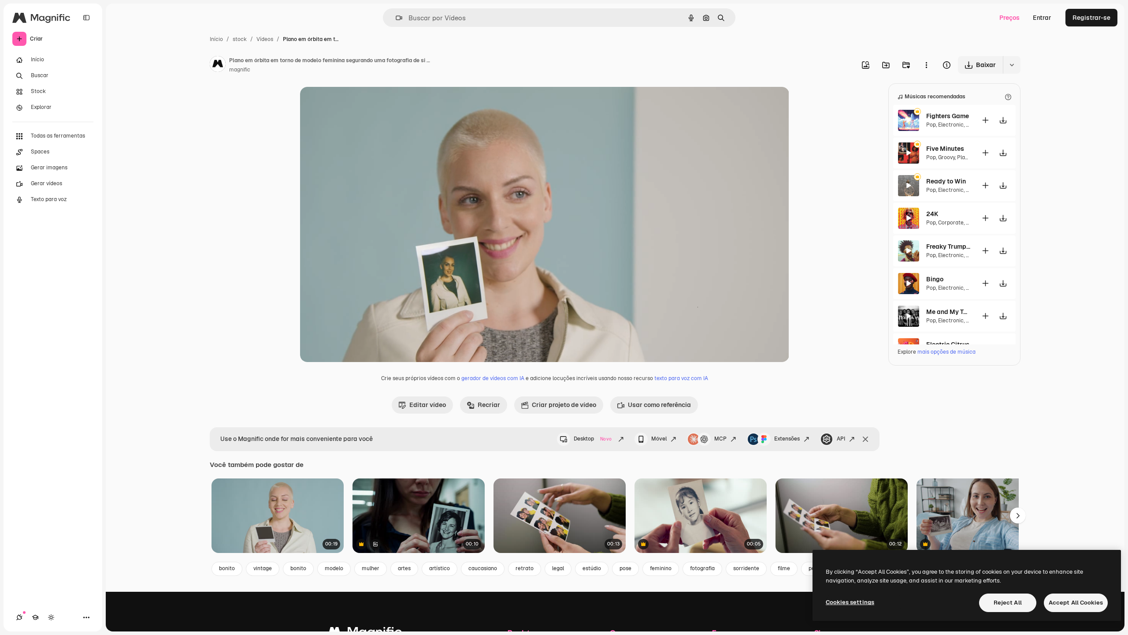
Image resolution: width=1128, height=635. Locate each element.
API (841, 438)
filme (784, 568)
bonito (227, 568)
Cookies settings (850, 602)
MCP (720, 438)
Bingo (934, 279)
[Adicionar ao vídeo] (985, 120)
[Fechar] (865, 439)
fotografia (702, 568)
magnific (239, 69)
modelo (334, 568)
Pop (931, 124)
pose (625, 568)
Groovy (946, 157)
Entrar (1042, 18)
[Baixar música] (1003, 120)
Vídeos (264, 39)
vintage (262, 568)
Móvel (659, 438)
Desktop (593, 438)
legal (558, 568)
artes (404, 568)
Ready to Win (946, 181)
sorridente (746, 568)
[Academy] (35, 617)
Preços (1009, 18)
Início (216, 39)
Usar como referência (659, 405)
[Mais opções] (926, 65)
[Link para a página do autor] (218, 65)
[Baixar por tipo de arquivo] (1011, 65)
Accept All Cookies (1076, 602)
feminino (661, 568)
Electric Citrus (947, 344)
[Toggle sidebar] (86, 18)
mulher (370, 568)
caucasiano (482, 568)
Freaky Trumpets (948, 246)
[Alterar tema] (51, 617)
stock (240, 39)
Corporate (951, 222)
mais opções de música (946, 351)
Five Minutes (945, 149)
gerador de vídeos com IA (492, 378)
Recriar (489, 405)
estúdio (592, 568)
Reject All (1008, 602)
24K (932, 214)
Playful (965, 157)
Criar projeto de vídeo (564, 405)
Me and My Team (948, 312)
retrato (525, 568)
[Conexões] (19, 617)
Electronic (951, 124)
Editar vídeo (427, 405)
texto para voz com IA (681, 378)
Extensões (787, 438)
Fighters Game (947, 116)
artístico (439, 568)
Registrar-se (1091, 18)
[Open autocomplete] (395, 18)
